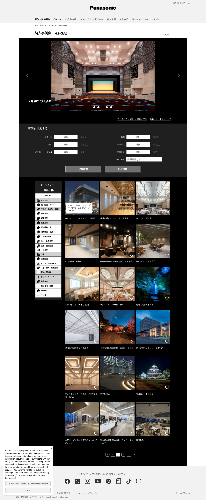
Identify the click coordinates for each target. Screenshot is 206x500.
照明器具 (52, 25)
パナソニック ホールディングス (85, 493)
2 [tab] (98, 107)
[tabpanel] (103, 76)
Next (179, 75)
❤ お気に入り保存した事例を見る (132, 119)
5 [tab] (111, 107)
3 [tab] (103, 107)
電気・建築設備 (40, 25)
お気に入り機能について (160, 119)
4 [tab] (107, 107)
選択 (66, 137)
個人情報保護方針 (63, 493)
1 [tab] (94, 107)
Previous (27, 75)
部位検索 (122, 169)
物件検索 (83, 169)
